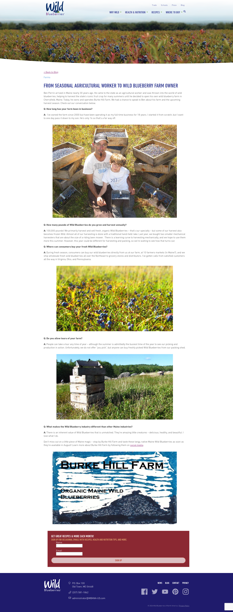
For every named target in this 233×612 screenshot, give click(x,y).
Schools (164, 5)
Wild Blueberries (55, 8)
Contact (175, 582)
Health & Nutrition (135, 12)
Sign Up (118, 560)
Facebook (144, 592)
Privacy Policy (184, 606)
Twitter (155, 592)
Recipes (156, 12)
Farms (47, 77)
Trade (154, 5)
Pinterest (175, 592)
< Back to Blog (51, 72)
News (160, 582)
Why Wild (114, 12)
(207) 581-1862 (80, 592)
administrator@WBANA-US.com (88, 598)
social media (136, 445)
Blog (182, 5)
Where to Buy (173, 12)
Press (174, 5)
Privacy (185, 582)
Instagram (186, 592)
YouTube (165, 592)
